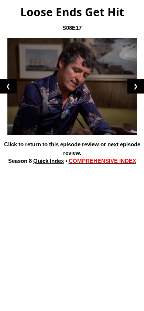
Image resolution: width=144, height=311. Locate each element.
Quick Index (48, 161)
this (54, 144)
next (113, 144)
